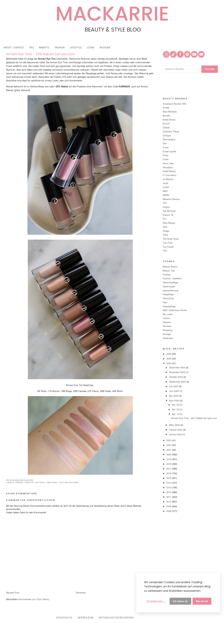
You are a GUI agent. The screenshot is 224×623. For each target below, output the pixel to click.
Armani (19, 482)
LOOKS (90, 47)
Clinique (167, 135)
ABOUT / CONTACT (14, 47)
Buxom (166, 123)
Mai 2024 (174, 395)
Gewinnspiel (169, 286)
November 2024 (177, 372)
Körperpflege (169, 306)
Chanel (166, 127)
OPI (165, 203)
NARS (166, 195)
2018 (169, 463)
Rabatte (29, 482)
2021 (169, 449)
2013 (169, 487)
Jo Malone (168, 179)
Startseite (81, 592)
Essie (166, 147)
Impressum (86, 617)
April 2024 (174, 400)
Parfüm (166, 318)
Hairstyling (168, 298)
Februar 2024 (176, 429)
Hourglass (168, 167)
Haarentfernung (170, 290)
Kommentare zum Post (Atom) (33, 599)
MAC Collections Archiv (175, 310)
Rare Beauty (169, 222)
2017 (169, 468)
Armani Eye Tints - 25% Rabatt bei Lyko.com (40, 54)
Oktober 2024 (176, 376)
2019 (169, 459)
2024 (169, 363)
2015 (169, 478)
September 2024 (177, 381)
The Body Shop (170, 238)
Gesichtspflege (170, 282)
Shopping (167, 330)
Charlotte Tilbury (171, 131)
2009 (169, 506)
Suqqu (166, 230)
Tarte (165, 234)
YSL (165, 250)
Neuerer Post (12, 592)
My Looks (168, 314)
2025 (169, 358)
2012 (169, 492)
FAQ (31, 47)
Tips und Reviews (69, 482)
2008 (169, 511)
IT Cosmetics (169, 175)
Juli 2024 (174, 386)
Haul (165, 302)
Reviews (40, 482)
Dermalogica (169, 139)
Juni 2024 (174, 391)
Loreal (166, 187)
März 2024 (174, 425)
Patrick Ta (168, 215)
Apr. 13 (176, 414)
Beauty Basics (170, 266)
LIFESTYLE (76, 47)
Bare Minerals (170, 111)
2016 (169, 473)
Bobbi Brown (169, 119)
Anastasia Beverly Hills (174, 103)
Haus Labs (168, 163)
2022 (169, 445)
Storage (167, 334)
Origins (166, 207)
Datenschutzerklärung (116, 617)
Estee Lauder (169, 151)
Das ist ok (202, 601)
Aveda (166, 107)
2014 (169, 482)
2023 (169, 440)
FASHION (60, 47)
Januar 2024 (175, 434)
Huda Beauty (169, 171)
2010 (169, 501)
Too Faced (168, 246)
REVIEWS (105, 47)
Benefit (166, 115)
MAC (165, 191)
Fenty (166, 155)
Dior (165, 143)
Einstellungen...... (156, 601)
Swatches (51, 482)
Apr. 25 (176, 409)
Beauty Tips (169, 270)
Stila (165, 226)
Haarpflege (168, 294)
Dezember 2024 (177, 367)
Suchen (210, 69)
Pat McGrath (169, 211)
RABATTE (44, 47)
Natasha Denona (171, 199)
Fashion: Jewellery (172, 278)
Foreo (166, 159)
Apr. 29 (176, 404)
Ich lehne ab (180, 601)
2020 (169, 454)
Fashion (167, 274)
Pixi (165, 218)
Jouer (165, 183)
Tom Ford (167, 242)
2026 (169, 353)
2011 (169, 496)
